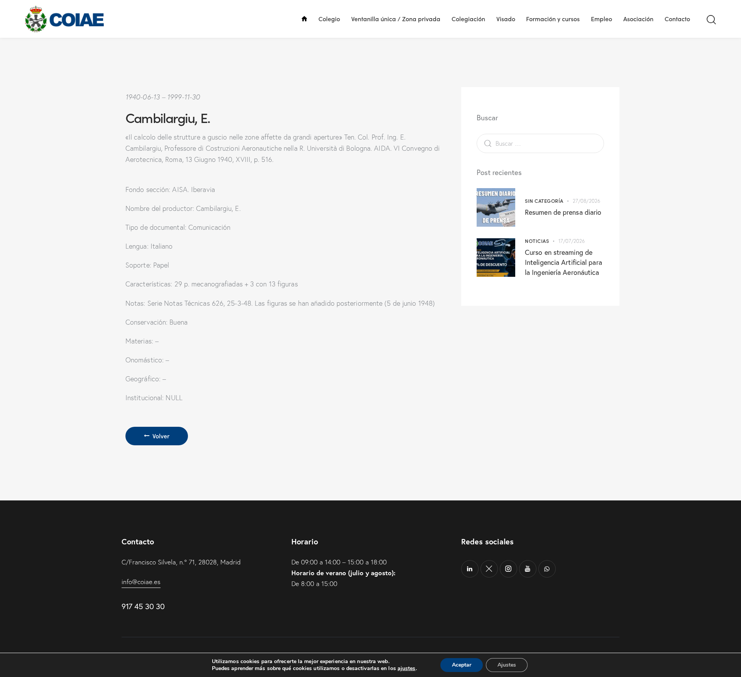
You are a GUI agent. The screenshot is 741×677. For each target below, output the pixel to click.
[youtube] (527, 569)
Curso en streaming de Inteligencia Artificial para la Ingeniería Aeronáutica (563, 262)
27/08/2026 (586, 201)
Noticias (537, 240)
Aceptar (461, 665)
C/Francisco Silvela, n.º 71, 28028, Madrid (181, 562)
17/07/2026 (571, 241)
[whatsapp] (547, 569)
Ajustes (506, 665)
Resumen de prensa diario (563, 212)
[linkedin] (470, 569)
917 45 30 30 (143, 606)
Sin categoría (544, 200)
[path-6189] (489, 569)
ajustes (407, 668)
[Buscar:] (540, 143)
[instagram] (508, 569)
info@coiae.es (141, 582)
